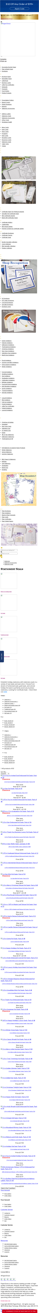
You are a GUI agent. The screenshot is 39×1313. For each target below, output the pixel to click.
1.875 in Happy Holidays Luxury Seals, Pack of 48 (19, 1023)
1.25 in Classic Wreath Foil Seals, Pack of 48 (19, 1042)
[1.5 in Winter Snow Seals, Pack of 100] (14, 1030)
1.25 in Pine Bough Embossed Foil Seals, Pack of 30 (19, 898)
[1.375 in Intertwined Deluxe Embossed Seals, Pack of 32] (19, 864)
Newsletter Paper (7, 78)
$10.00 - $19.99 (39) (9, 725)
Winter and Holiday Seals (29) (12, 705)
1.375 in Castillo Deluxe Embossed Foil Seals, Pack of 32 (19, 932)
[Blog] (5, 1280)
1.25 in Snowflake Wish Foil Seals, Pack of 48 (19, 993)
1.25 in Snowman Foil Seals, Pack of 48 (19, 1013)
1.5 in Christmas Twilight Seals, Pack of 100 (19, 1090)
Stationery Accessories (8, 108)
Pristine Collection (7, 248)
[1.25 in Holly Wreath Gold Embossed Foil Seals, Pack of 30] (19, 1107)
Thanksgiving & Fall (7, 439)
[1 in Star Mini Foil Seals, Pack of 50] (13, 874)
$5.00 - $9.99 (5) (8, 723)
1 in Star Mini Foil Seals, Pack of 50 (19, 878)
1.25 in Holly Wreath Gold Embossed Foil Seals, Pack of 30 (19, 1111)
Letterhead (5, 81)
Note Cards (5, 129)
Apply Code (19, 9)
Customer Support (9, 1215)
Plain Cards (5, 517)
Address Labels (6, 114)
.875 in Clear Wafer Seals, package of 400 (19, 846)
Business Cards (6, 83)
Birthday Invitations (7, 382)
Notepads (4, 87)
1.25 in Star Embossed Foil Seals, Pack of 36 (19, 825)
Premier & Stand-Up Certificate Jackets (13, 228)
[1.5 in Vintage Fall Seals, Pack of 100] (13, 1118)
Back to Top (4, 1188)
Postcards (4, 89)
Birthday (4, 461)
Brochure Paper (6, 76)
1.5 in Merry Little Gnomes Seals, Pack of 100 (20, 1052)
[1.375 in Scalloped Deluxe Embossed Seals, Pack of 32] (19, 853)
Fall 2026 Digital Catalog (10, 1244)
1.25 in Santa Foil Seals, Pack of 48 (19, 941)
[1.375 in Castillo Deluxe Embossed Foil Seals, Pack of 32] (19, 928)
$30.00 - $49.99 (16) (9, 726)
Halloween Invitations (8, 345)
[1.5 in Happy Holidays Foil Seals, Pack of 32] (16, 948)
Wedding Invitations (7, 374)
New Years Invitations (8, 351)
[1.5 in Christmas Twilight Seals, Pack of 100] (16, 1087)
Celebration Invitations (8, 380)
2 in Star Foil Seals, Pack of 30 (19, 793)
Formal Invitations (7, 372)
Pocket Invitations (7, 404)
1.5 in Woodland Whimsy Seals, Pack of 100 (19, 1130)
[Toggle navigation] (1, 56)
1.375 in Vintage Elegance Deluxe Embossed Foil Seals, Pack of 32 (19, 983)
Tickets (4, 146)
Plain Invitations (6, 513)
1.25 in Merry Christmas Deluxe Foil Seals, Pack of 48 (19, 888)
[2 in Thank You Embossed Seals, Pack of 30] (16, 1000)
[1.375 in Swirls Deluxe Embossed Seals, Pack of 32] (18, 916)
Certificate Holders (7, 222)
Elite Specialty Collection (8, 246)
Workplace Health (7, 122)
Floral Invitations (6, 360)
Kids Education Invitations (9, 386)
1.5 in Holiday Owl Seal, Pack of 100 (19, 1149)
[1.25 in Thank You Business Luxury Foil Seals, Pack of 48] (19, 833)
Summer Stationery (7, 454)
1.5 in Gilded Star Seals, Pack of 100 (19, 1081)
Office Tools (5, 120)
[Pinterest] (11, 1280)
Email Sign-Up (5, 1301)
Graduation (5, 465)
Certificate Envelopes (8, 233)
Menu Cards (5, 127)
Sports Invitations (7, 388)
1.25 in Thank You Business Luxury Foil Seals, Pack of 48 (19, 837)
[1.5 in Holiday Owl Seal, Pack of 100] (13, 1146)
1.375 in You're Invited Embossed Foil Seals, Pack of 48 (19, 804)
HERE (5, 692)
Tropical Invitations (7, 390)
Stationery (7, 561)
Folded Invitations (7, 408)
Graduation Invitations (8, 378)
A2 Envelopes (6, 298)
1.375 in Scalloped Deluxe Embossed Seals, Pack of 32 (19, 856)
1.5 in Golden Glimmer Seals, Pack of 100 (20, 1071)
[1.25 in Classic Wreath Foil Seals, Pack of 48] (16, 1039)
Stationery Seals (6, 116)
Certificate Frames (7, 235)
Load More (12, 1188)
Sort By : (3, 772)
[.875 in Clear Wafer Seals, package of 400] (15, 844)
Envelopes (5, 71)
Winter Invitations (7, 366)
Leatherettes (5, 224)
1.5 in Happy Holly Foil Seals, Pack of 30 (19, 1100)
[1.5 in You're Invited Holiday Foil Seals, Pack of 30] (18, 1156)
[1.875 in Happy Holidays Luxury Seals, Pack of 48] (18, 1020)
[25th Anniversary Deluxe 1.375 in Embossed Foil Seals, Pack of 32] (19, 1168)
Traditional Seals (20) (10, 709)
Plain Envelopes (6, 511)
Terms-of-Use (23, 1309)
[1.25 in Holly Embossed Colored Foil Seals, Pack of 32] (19, 958)
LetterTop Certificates (8, 85)
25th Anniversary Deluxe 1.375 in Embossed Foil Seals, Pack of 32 (19, 1172)
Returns (6, 1217)
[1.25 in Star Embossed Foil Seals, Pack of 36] (16, 822)
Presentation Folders (8, 100)
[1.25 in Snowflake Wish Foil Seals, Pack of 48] (16, 990)
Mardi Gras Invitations (8, 355)
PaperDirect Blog (6, 19)
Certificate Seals (6, 237)
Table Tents (5, 144)
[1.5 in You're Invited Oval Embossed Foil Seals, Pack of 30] (19, 776)
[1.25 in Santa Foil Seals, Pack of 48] (13, 939)
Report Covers (6, 102)
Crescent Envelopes (7, 302)
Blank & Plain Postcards (8, 515)
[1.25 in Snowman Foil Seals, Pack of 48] (14, 1009)
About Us (4, 1309)
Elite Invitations (6, 400)
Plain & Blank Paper (7, 69)
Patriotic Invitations (7, 343)
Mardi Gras (5, 467)
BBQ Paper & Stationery (9, 459)
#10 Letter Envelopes (8, 300)
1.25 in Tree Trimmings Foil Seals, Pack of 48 (19, 1061)
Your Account (5, 1190)
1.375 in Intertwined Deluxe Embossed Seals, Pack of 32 (19, 867)
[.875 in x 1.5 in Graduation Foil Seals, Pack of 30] (17, 811)
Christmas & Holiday (8, 422)
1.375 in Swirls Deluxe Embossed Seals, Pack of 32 (19, 920)
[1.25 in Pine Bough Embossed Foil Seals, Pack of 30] (19, 895)
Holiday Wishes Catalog (10, 1248)
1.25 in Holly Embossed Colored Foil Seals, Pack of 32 (19, 961)
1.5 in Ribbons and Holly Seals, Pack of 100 (19, 1140)
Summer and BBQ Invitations (10, 362)
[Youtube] (2, 1280)
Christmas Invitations (8, 349)
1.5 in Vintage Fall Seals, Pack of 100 (19, 1121)
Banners (4, 106)
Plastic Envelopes (7, 104)
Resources (4, 1241)
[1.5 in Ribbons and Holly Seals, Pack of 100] (16, 1137)
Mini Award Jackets (7, 226)
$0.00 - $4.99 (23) (8, 721)
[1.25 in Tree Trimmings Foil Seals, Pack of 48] (16, 1059)
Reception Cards (6, 138)
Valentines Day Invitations (9, 353)
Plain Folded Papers (7, 521)
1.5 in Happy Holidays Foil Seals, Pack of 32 (19, 951)
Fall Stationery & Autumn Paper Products (13, 448)
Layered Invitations (7, 410)
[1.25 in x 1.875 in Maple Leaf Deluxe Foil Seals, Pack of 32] (19, 905)
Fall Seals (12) (8, 713)
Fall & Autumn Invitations (9, 364)
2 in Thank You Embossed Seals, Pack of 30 (19, 1002)
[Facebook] (8, 1280)
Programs (5, 133)
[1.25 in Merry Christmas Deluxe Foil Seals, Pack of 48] (19, 885)
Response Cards (6, 140)
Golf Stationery (6, 463)
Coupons (6, 1252)
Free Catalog (7, 1193)
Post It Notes (5, 91)
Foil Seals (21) (8, 707)
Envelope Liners (6, 306)
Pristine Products (6, 93)
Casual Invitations (7, 398)
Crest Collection (6, 244)
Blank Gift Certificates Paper (10, 218)
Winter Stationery (7, 450)
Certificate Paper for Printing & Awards (13, 211)
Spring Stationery (7, 452)
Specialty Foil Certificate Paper (10, 213)
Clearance (7, 1250)
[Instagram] (14, 1280)
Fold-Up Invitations (7, 402)
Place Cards (5, 131)
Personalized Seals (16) (10, 711)
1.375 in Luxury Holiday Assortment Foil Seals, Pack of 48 (19, 972)
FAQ (5, 1221)
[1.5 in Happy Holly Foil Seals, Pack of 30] (15, 1097)
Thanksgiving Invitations (9, 347)
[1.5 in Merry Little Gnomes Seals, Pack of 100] (16, 1049)
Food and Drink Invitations (9, 384)
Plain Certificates (6, 519)
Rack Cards (5, 135)
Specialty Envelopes (7, 304)
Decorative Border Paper (9, 67)
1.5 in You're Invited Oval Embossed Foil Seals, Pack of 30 (19, 782)
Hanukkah (5, 424)
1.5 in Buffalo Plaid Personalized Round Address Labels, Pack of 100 (19, 1183)
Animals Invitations (7, 392)
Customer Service (7, 1210)
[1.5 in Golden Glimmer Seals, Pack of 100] (15, 1068)
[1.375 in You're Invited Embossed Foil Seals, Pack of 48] (19, 801)
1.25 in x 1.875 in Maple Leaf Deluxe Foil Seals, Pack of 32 (19, 909)
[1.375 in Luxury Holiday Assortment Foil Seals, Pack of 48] (19, 968)
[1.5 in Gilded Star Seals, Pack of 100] (13, 1078)
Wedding (4, 469)
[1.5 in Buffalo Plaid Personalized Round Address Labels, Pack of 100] (19, 1180)
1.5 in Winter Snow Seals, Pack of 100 (20, 1033)
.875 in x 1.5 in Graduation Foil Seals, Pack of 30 (19, 815)
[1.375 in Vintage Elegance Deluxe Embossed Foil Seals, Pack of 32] (19, 980)
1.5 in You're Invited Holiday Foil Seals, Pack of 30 (19, 1160)
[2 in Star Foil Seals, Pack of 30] (11, 789)
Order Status (7, 1195)
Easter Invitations (7, 341)
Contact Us (7, 1213)
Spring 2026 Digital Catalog (11, 1246)
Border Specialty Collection (9, 242)
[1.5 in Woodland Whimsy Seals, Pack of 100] (16, 1127)
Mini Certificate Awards (8, 216)
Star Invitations (6, 376)
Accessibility (13, 1309)
